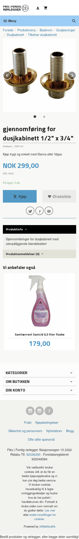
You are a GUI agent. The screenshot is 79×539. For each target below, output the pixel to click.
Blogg (70, 431)
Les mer (50, 510)
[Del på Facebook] (39, 211)
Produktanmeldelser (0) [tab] (22, 254)
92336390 (33, 454)
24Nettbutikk (48, 526)
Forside (8, 30)
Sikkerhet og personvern (25, 431)
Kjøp (23, 196)
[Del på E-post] (49, 211)
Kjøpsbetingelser (46, 422)
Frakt (27, 422)
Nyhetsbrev (54, 431)
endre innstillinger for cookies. (42, 517)
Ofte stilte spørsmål (41, 439)
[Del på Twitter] (30, 211)
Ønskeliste (61, 196)
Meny (11, 21)
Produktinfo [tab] (14, 229)
